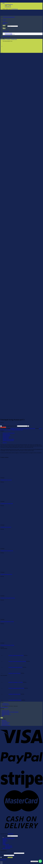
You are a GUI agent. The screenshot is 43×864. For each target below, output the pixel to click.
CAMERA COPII (6, 31)
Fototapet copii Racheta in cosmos (7, 621)
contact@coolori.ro (5, 704)
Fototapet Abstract (6, 435)
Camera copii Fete (8, 33)
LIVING (4, 28)
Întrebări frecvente (5, 713)
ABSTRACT (5, 22)
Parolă (2, 855)
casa (1, 429)
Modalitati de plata (6, 722)
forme (6, 429)
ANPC (3, 715)
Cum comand (4, 721)
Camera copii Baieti (8, 34)
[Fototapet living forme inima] (5, 46)
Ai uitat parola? (3, 859)
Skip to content (3, 1)
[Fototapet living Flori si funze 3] (5, 52)
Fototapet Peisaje (6, 434)
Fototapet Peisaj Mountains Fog (6, 550)
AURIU (4, 25)
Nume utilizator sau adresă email (7, 853)
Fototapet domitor (25, 428)
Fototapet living (32, 428)
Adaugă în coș (3, 427)
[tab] (23, 442)
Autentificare (10, 857)
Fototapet (8, 39)
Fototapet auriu (14, 39)
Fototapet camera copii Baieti (8, 439)
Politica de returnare (5, 725)
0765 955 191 (15, 9)
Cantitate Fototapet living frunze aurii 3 (9, 426)
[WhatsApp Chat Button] (40, 861)
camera (40, 428)
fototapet (9, 429)
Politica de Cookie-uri (6, 714)
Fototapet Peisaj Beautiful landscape (7, 598)
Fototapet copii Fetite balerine (6, 574)
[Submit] (3, 837)
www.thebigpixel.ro (4, 707)
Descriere (5, 442)
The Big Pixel (10, 833)
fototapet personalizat (16, 429)
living (22, 429)
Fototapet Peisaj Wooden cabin (6, 503)
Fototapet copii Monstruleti (5, 527)
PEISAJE (4, 20)
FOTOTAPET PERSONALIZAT (9, 17)
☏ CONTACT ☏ (6, 36)
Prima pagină (2, 39)
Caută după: (5, 836)
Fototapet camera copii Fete (8, 440)
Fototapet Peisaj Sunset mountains (7, 645)
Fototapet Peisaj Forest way (6, 480)
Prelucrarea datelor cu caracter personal (10, 712)
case (3, 429)
